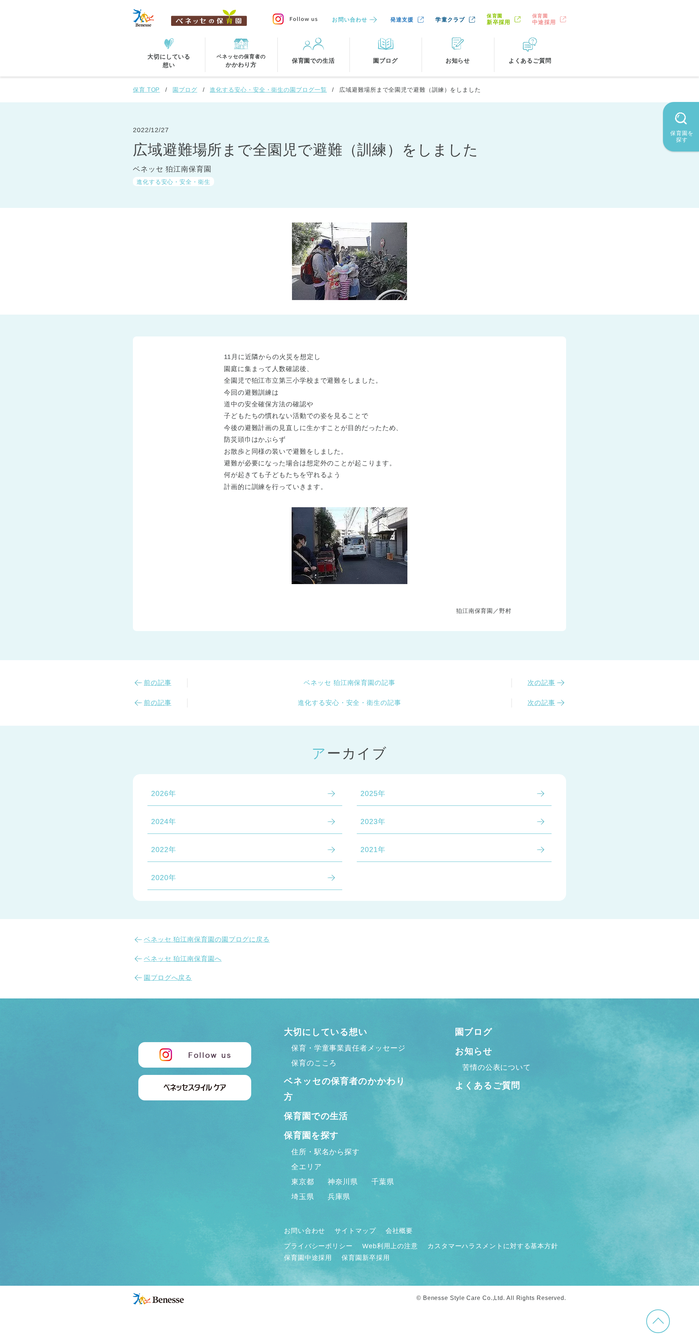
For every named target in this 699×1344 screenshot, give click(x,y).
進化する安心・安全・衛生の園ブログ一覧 (268, 90)
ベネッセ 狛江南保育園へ (183, 958)
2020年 (163, 878)
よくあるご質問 (487, 1085)
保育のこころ (314, 1063)
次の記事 (541, 682)
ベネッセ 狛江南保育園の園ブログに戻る (207, 939)
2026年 (163, 793)
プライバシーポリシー (318, 1246)
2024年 (163, 821)
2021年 (373, 850)
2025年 (373, 793)
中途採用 (544, 19)
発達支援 (402, 19)
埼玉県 (302, 1197)
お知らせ (474, 1051)
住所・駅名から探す (325, 1152)
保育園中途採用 (308, 1257)
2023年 (373, 821)
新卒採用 (498, 19)
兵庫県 (339, 1197)
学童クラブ (450, 19)
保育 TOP (146, 90)
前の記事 (157, 682)
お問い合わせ (349, 19)
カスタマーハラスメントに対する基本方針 (492, 1246)
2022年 (163, 850)
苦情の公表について (496, 1067)
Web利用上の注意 (390, 1246)
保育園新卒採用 (365, 1257)
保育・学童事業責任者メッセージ (348, 1048)
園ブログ (185, 90)
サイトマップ (355, 1230)
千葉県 (382, 1182)
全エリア (306, 1167)
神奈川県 (343, 1182)
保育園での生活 (316, 1116)
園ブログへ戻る (168, 977)
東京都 (302, 1182)
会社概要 (399, 1230)
